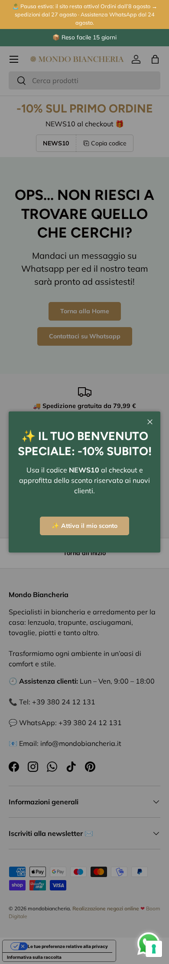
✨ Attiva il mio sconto (84, 526)
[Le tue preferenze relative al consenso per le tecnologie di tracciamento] (154, 949)
